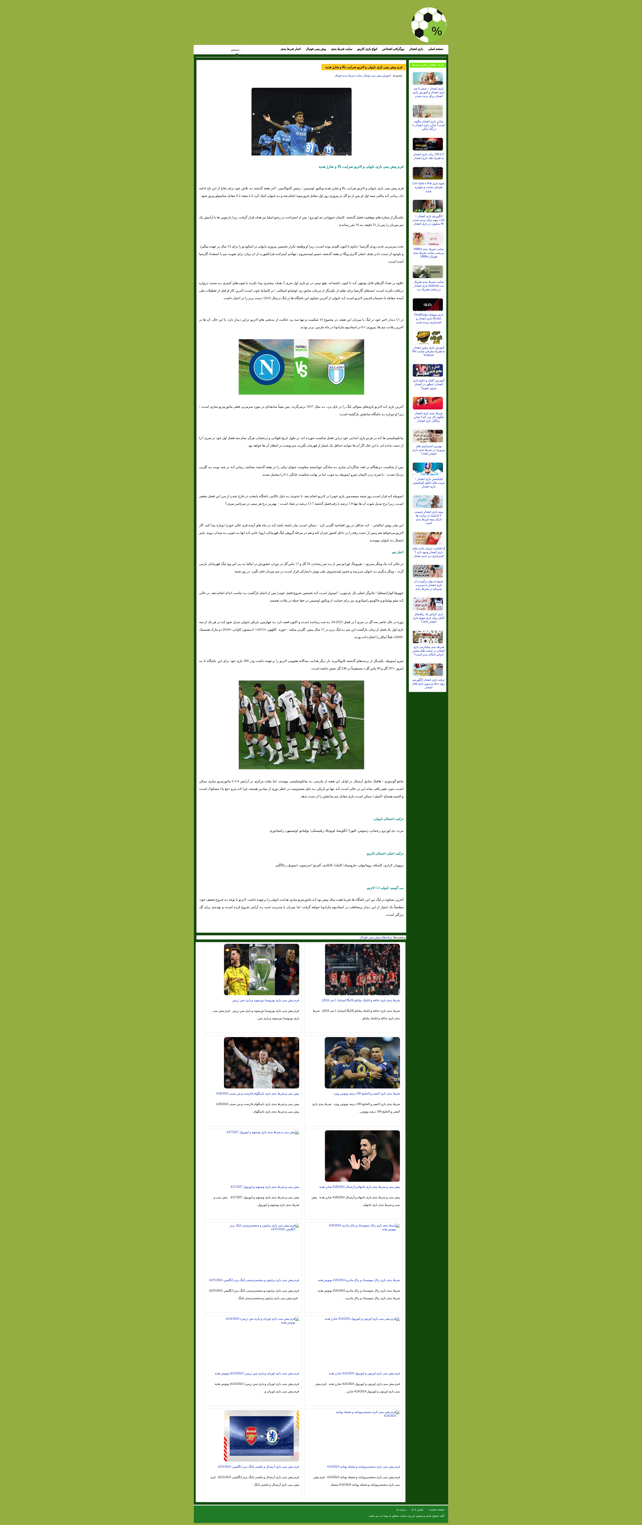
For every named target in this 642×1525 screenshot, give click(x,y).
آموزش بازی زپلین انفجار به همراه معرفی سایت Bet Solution (428, 351)
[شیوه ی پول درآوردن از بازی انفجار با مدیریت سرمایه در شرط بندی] (428, 569)
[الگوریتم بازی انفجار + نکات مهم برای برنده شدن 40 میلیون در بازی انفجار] (428, 204)
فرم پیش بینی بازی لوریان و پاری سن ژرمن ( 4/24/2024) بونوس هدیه (257, 1373)
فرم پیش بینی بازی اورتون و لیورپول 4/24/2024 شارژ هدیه (364, 1373)
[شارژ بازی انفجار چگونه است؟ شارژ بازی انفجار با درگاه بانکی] (428, 110)
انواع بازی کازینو (367, 49)
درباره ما (401, 1509)
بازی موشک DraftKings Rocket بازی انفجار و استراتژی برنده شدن (428, 318)
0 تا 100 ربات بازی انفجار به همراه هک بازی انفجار (428, 156)
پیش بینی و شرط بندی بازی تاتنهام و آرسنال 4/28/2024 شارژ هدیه (359, 1187)
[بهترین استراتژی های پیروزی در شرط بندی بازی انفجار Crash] (428, 434)
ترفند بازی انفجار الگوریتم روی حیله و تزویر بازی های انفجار (428, 683)
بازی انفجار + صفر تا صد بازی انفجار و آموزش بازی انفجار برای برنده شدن (429, 92)
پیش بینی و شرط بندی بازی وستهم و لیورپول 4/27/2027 (264, 1187)
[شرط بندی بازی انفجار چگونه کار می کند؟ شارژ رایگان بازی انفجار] (428, 401)
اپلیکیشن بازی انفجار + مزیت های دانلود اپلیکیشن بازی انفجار (429, 482)
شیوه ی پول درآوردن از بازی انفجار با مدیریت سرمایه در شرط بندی (428, 584)
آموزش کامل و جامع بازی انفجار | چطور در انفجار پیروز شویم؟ (428, 384)
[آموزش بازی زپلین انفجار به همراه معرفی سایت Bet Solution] (428, 336)
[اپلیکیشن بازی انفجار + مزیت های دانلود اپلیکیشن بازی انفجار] (428, 467)
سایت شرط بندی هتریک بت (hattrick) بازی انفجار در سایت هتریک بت (429, 285)
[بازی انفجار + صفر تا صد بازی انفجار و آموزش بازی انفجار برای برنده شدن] (428, 77)
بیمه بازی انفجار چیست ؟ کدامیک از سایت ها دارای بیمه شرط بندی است (428, 517)
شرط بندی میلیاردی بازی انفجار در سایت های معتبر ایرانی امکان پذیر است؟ (429, 650)
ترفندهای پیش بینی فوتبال (376, 937)
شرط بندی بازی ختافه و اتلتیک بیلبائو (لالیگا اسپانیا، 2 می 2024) (361, 1000)
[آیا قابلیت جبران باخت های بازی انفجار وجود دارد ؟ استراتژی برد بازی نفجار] (428, 537)
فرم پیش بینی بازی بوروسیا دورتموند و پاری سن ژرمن (265, 1000)
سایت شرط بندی (341, 49)
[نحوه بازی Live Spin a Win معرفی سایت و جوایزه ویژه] (428, 172)
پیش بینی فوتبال (316, 49)
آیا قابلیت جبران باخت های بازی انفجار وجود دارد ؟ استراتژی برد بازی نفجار (428, 552)
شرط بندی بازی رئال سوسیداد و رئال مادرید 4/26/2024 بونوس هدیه (359, 1280)
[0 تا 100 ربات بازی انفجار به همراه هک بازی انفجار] (428, 142)
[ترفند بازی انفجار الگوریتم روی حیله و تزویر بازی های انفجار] (428, 668)
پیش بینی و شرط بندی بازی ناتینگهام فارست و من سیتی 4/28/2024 (257, 1093)
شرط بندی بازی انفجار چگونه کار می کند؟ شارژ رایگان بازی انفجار (429, 416)
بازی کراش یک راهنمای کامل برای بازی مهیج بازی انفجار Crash (429, 617)
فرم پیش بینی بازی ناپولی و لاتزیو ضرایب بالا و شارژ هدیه (363, 67)
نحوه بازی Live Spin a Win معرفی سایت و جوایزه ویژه (429, 187)
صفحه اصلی (435, 49)
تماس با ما (417, 1509)
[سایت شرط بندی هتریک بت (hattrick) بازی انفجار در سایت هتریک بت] (428, 270)
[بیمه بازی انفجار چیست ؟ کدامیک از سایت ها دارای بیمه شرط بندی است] (428, 500)
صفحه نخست (436, 1509)
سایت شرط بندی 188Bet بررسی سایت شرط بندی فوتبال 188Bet (428, 252)
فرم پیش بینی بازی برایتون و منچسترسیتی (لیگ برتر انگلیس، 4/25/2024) (254, 1280)
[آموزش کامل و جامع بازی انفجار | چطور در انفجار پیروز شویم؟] (428, 369)
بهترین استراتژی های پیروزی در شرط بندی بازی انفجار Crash (428, 449)
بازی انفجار (416, 49)
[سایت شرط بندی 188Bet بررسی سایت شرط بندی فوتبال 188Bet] (428, 237)
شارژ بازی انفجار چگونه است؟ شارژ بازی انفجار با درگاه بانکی (429, 125)
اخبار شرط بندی (291, 49)
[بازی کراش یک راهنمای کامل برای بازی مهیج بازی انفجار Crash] (428, 602)
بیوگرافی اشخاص (393, 49)
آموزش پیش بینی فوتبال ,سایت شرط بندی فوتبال (362, 75)
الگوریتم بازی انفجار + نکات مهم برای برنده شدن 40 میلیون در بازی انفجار (429, 219)
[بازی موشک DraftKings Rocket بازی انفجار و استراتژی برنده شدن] (428, 303)
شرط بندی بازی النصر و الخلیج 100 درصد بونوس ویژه (367, 1093)
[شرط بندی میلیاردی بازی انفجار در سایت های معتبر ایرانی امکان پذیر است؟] (428, 635)
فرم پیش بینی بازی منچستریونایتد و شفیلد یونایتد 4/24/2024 (363, 1466)
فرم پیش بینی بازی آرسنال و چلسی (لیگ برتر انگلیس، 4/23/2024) (258, 1466)
